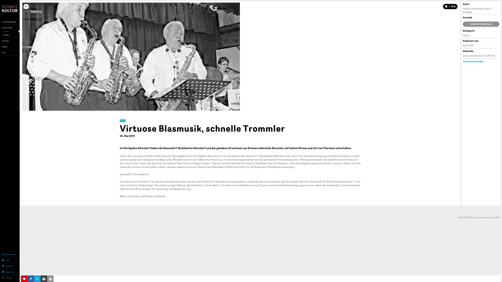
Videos (6, 35)
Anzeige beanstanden (473, 61)
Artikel (5, 31)
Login (7, 260)
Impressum (484, 217)
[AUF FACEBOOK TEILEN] (30, 278)
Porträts (5, 40)
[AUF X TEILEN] (37, 278)
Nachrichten (7, 27)
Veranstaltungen (9, 21)
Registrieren (10, 254)
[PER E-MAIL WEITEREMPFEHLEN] (44, 278)
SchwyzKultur (10, 8)
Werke (4, 46)
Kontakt (8, 277)
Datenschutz (495, 217)
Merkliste (9, 266)
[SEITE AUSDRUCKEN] (50, 278)
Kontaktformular (481, 24)
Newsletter (9, 272)
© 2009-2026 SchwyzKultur (468, 217)
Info (3, 52)
